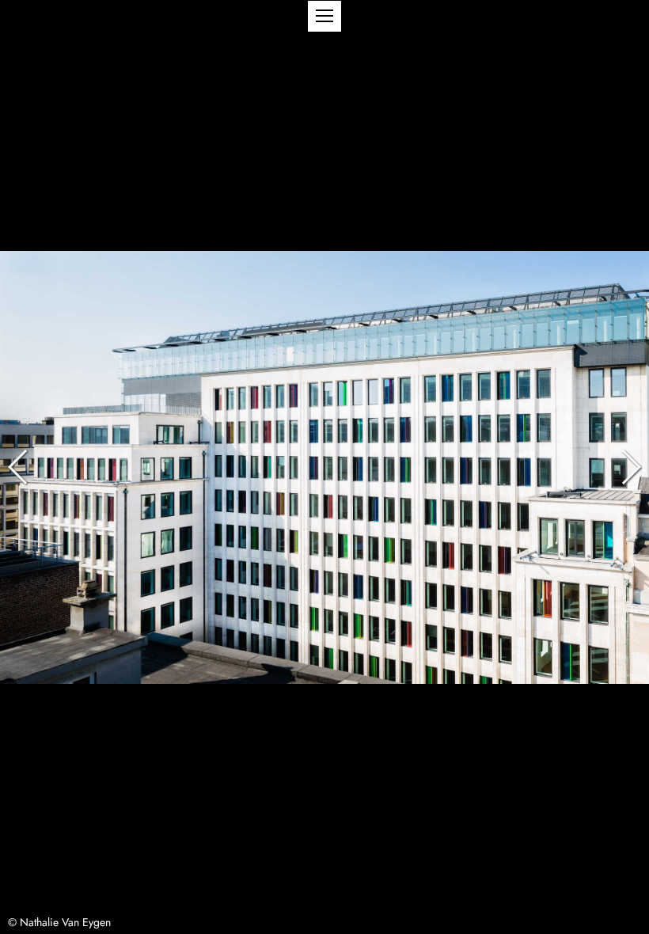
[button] (324, 16)
